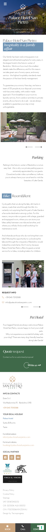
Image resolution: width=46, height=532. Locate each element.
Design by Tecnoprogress (13, 513)
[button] (24, 307)
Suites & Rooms (9, 422)
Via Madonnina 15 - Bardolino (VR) (17, 402)
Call (23, 529)
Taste (5, 427)
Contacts (38, 529)
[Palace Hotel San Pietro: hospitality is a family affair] (23, 127)
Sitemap (6, 498)
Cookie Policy (8, 494)
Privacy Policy (8, 490)
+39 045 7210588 (13, 297)
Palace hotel (14, 418)
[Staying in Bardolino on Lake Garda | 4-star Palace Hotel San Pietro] (23, 273)
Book (8, 529)
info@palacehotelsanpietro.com (18, 302)
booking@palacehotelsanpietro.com (18, 445)
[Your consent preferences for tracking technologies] (41, 527)
